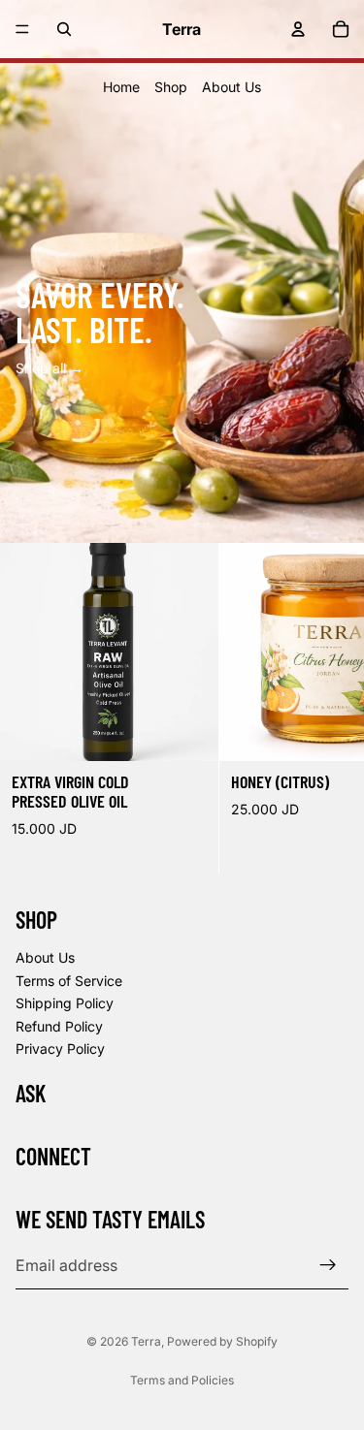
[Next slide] (327, 707)
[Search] (64, 29)
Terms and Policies (182, 1380)
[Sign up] (328, 1265)
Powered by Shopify (222, 1341)
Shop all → (49, 368)
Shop (170, 87)
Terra (146, 1341)
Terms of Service (69, 980)
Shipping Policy (65, 1003)
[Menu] (22, 29)
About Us (231, 87)
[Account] (298, 29)
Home (121, 87)
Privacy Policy (60, 1048)
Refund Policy (59, 1026)
